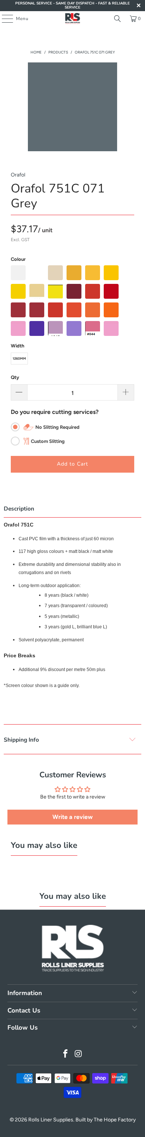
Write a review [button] (72, 816)
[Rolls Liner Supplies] (72, 18)
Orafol (18, 175)
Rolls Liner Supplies (50, 1120)
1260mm (19, 358)
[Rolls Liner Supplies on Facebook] (65, 1054)
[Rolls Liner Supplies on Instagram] (78, 1054)
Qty (15, 377)
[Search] (117, 18)
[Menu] (3, 18)
